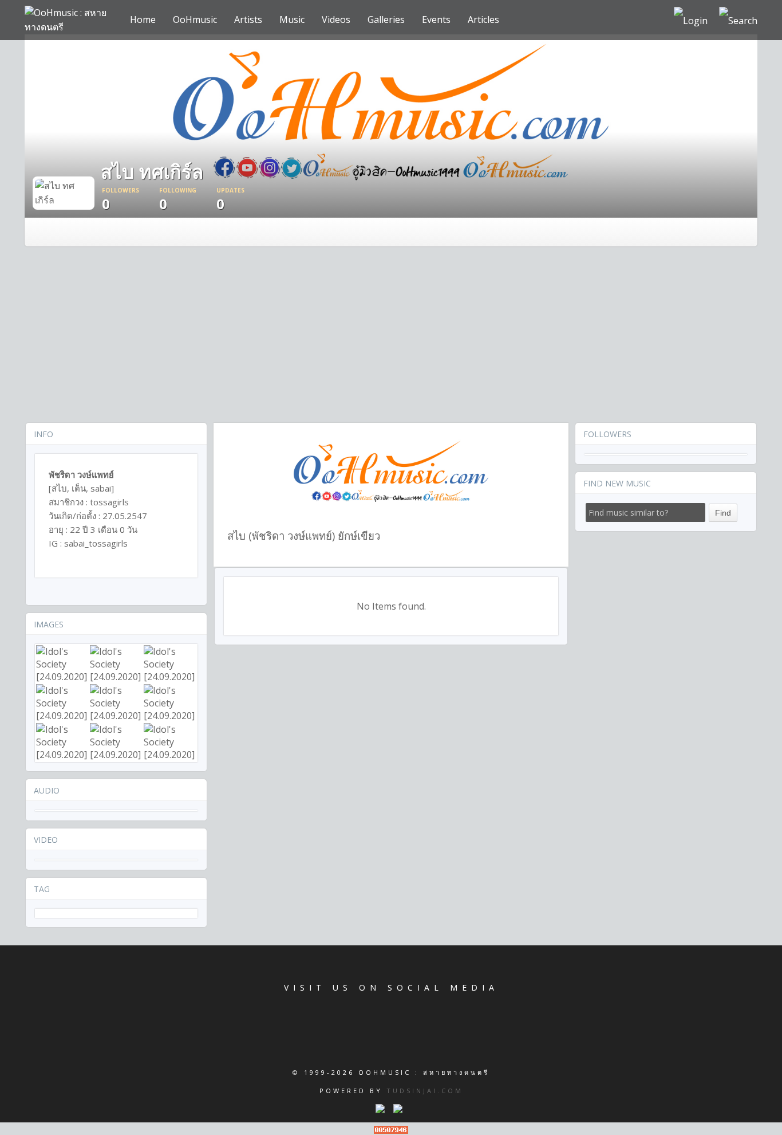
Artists (248, 19)
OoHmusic (195, 19)
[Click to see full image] (63, 192)
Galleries (386, 19)
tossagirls (109, 502)
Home (143, 19)
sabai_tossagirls (96, 543)
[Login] (691, 20)
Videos (336, 19)
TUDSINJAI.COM (424, 1090)
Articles (483, 19)
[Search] (738, 20)
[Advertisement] (391, 336)
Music (292, 19)
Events (436, 19)
